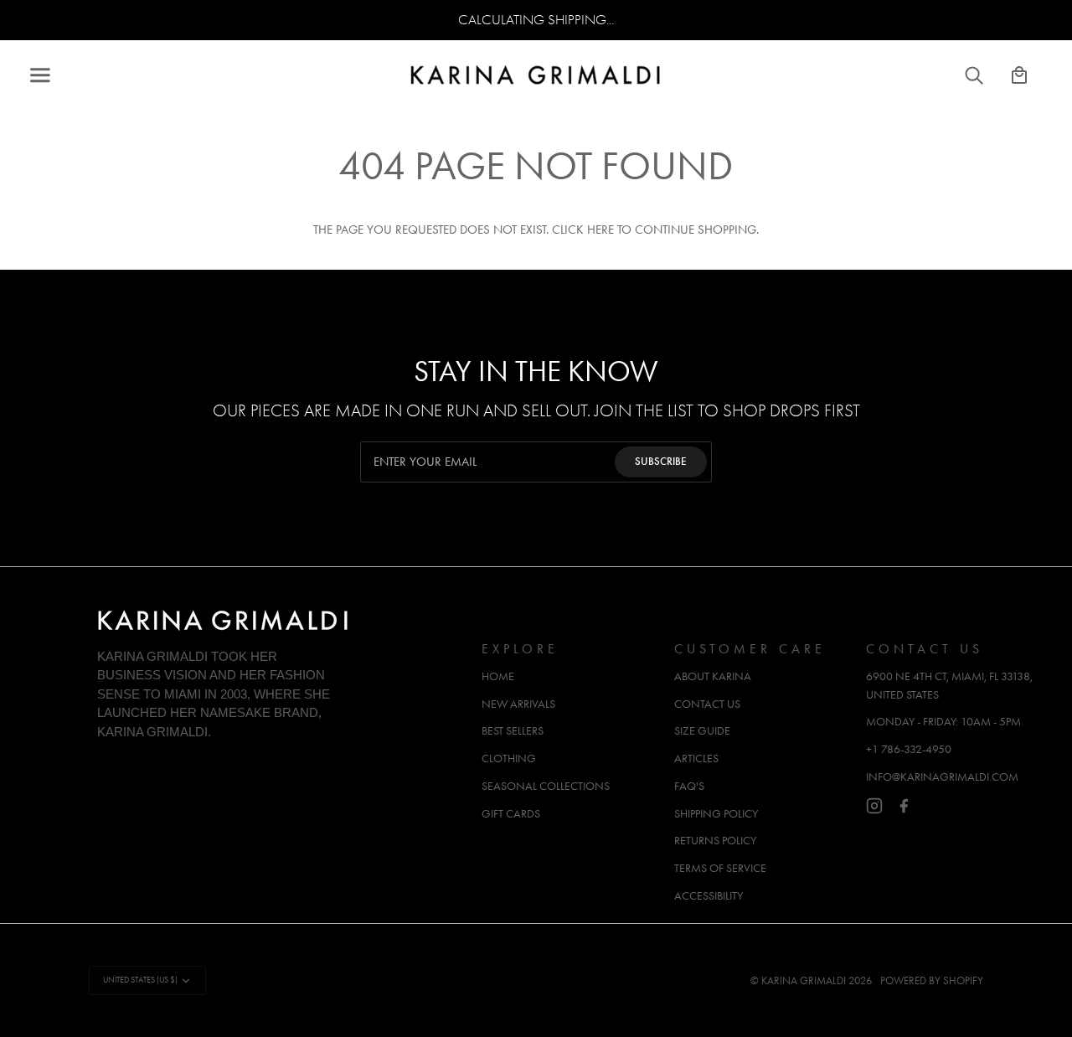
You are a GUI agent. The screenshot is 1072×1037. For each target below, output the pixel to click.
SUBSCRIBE (661, 461)
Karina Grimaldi (803, 980)
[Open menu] (55, 75)
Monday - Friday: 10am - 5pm (943, 722)
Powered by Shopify (931, 980)
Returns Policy (715, 840)
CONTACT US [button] (924, 649)
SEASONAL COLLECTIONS (546, 786)
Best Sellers (513, 731)
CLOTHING (509, 758)
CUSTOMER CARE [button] (750, 649)
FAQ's (689, 786)
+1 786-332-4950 (908, 749)
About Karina (712, 676)
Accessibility (708, 896)
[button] (281, 643)
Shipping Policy (716, 814)
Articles (696, 758)
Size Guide (702, 731)
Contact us (707, 704)
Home (498, 676)
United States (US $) (140, 980)
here (600, 230)
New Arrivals (518, 704)
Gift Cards (511, 814)
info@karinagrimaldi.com (942, 777)
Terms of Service (720, 868)
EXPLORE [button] (520, 649)
